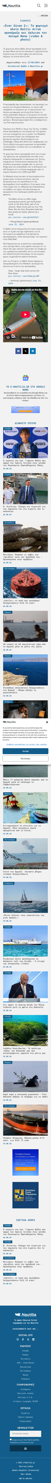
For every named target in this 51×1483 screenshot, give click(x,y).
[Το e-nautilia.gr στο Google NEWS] (25, 378)
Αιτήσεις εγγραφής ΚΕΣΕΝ (25, 1401)
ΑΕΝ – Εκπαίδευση (25, 1362)
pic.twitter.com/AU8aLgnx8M (23, 276)
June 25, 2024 (16, 224)
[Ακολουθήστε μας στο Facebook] (23, 1339)
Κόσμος (25, 1354)
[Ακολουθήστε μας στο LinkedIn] (33, 1339)
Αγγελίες (25, 1413)
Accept (25, 751)
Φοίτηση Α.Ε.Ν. (25, 1397)
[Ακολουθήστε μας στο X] (28, 1339)
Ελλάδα (25, 1350)
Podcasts (25, 1378)
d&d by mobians (25, 1478)
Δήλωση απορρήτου (19, 1470)
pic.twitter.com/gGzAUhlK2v (23, 217)
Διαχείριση (33, 1470)
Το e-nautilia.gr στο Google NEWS (25, 388)
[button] (47, 722)
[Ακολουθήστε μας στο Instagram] (17, 1339)
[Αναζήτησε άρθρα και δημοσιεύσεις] (39, 5)
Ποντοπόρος (25, 1370)
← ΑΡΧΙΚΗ (43, 15)
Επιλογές (25, 758)
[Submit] (25, 1448)
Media (25, 1374)
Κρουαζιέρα (25, 1366)
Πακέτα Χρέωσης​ (25, 1417)
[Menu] (46, 6)
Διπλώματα (25, 1389)
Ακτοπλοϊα (25, 1358)
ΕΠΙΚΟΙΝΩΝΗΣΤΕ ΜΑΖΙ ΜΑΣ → (25, 1329)
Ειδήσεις (25, 20)
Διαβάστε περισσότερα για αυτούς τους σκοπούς (27, 744)
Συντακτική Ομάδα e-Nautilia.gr (25, 66)
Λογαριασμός (25, 1421)
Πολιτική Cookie (25, 1466)
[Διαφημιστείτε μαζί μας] (25, 409)
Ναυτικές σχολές (25, 1393)
